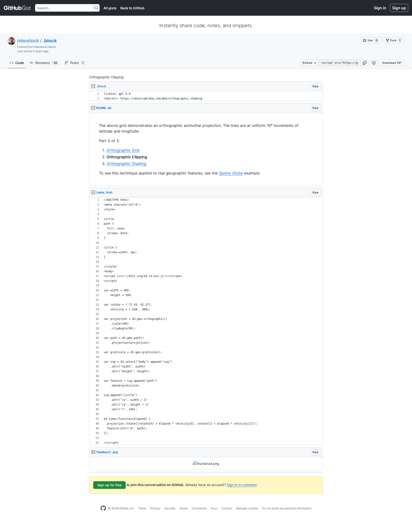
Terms (142, 508)
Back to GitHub (132, 8)
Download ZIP (391, 63)
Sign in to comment (242, 485)
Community (199, 508)
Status (183, 508)
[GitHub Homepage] (103, 508)
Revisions (46, 63)
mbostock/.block (45, 47)
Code (19, 63)
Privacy (155, 508)
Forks (77, 63)
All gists (110, 8)
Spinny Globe (231, 173)
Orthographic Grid (123, 150)
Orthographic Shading (126, 163)
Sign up (399, 7)
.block (50, 41)
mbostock (28, 41)
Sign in (380, 7)
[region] (206, 96)
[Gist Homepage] (17, 8)
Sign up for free (109, 485)
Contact (226, 508)
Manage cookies (247, 508)
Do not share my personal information (287, 508)
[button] (364, 63)
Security (169, 508)
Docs (214, 508)
